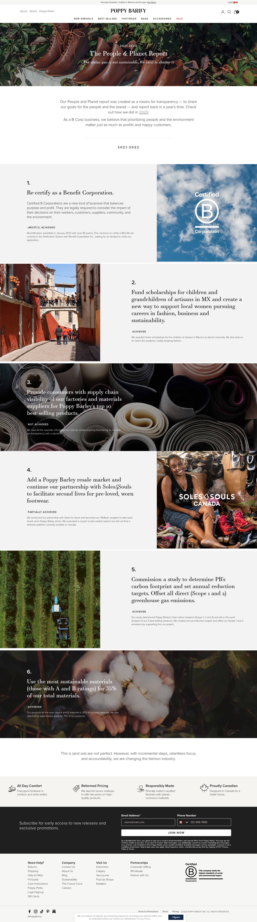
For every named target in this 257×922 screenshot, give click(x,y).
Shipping (33, 871)
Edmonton (102, 867)
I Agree (176, 917)
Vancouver (102, 875)
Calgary (100, 871)
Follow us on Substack (54, 911)
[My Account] (223, 12)
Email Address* (131, 815)
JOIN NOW (176, 832)
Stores (34, 11)
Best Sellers (107, 18)
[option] (128, 2)
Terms (131, 849)
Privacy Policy (143, 918)
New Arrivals (83, 18)
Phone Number (186, 815)
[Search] (229, 12)
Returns (32, 867)
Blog (64, 875)
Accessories (162, 18)
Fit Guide (33, 879)
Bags (144, 18)
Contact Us (68, 867)
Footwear (129, 18)
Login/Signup (36, 892)
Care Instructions (38, 884)
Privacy (175, 911)
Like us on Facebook (29, 911)
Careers (66, 888)
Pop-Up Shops (104, 879)
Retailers (101, 884)
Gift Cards (33, 896)
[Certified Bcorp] (199, 873)
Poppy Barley (128, 11)
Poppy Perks (46, 11)
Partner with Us (139, 875)
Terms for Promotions (148, 911)
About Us (67, 871)
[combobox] (183, 822)
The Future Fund (72, 884)
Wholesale (136, 871)
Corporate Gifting (140, 867)
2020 (143, 112)
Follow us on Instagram (35, 911)
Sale (179, 18)
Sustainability (69, 879)
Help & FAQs (35, 875)
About (24, 11)
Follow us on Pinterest (48, 911)
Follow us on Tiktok (42, 911)
